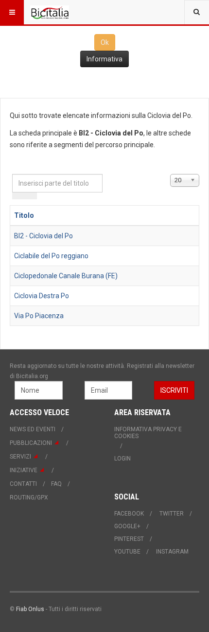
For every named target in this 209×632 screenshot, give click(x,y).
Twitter (171, 513)
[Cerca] (18, 195)
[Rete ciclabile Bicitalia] (49, 12)
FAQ (56, 483)
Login (122, 458)
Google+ (127, 526)
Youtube (127, 551)
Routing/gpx (29, 497)
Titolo (24, 215)
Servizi (20, 456)
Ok (105, 42)
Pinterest (129, 539)
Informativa (104, 59)
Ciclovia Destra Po (41, 296)
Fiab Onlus (30, 609)
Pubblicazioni (31, 443)
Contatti (23, 483)
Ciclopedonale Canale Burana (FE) (66, 276)
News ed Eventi (32, 429)
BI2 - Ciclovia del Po (43, 236)
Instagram (172, 551)
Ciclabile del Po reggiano (51, 256)
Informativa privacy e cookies (148, 433)
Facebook (129, 513)
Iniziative (23, 470)
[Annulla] (30, 195)
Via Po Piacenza (39, 316)
